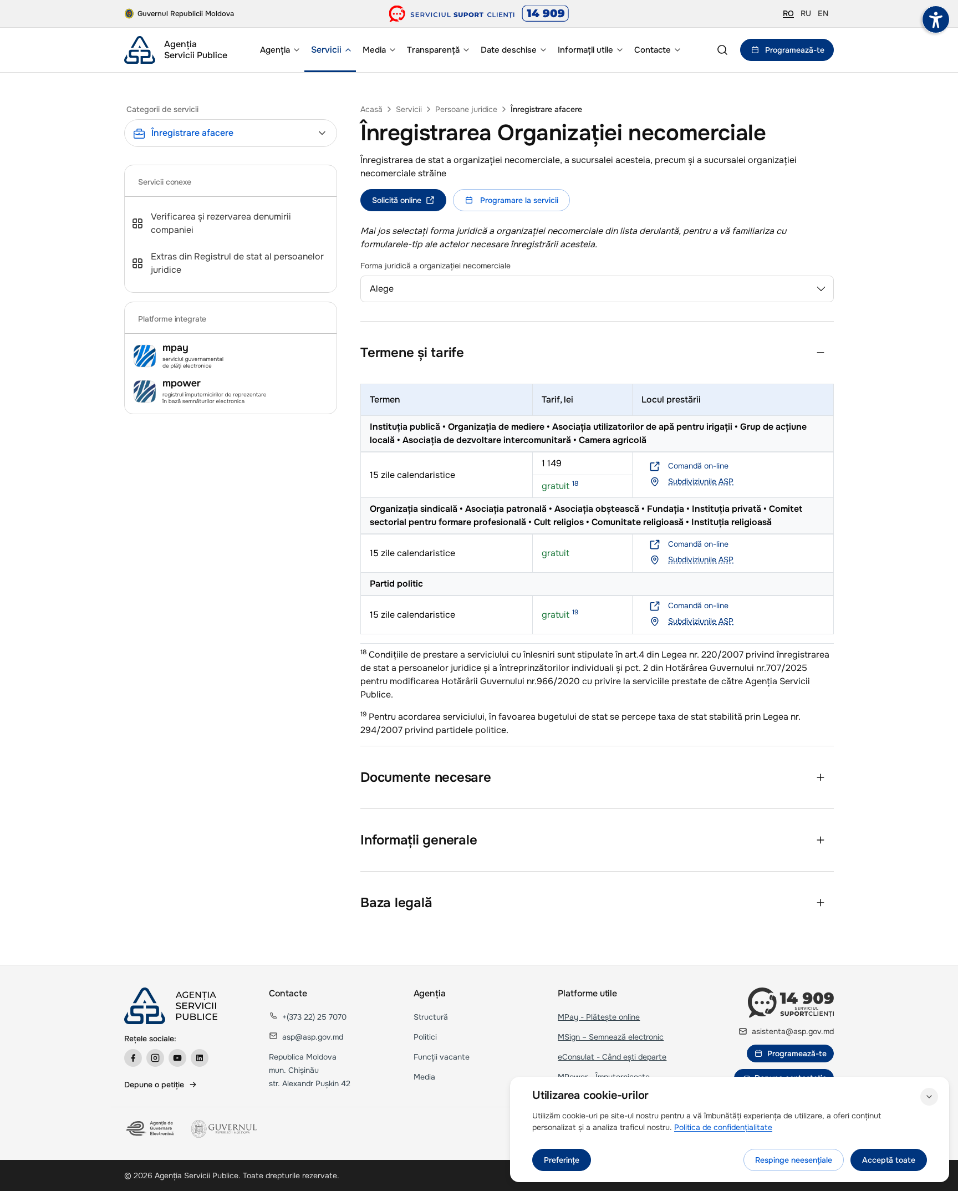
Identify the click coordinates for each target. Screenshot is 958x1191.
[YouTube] (177, 1058)
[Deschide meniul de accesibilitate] (936, 19)
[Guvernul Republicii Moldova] (224, 1129)
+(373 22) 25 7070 (314, 1017)
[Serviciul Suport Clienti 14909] (479, 13)
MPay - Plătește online (599, 1017)
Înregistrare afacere (546, 109)
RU (806, 13)
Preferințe (561, 1160)
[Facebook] (133, 1058)
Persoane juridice (466, 109)
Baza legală (396, 902)
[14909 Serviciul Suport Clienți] (791, 1003)
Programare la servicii (519, 200)
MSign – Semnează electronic (611, 1037)
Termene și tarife (412, 352)
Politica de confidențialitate (723, 1127)
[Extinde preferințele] (929, 1097)
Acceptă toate (888, 1160)
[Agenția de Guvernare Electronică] (151, 1129)
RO (788, 13)
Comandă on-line (698, 466)
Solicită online (396, 200)
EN (823, 13)
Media (424, 1077)
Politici (425, 1037)
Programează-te (794, 50)
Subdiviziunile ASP (700, 481)
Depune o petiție (154, 1085)
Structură (431, 1017)
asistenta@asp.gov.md (793, 1031)
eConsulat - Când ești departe (612, 1057)
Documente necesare (425, 777)
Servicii (409, 109)
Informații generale (418, 840)
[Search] (722, 50)
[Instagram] (155, 1058)
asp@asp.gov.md (312, 1037)
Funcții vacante (442, 1057)
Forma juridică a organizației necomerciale (435, 266)
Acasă (371, 109)
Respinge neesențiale (793, 1160)
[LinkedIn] (199, 1058)
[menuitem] (278, 50)
